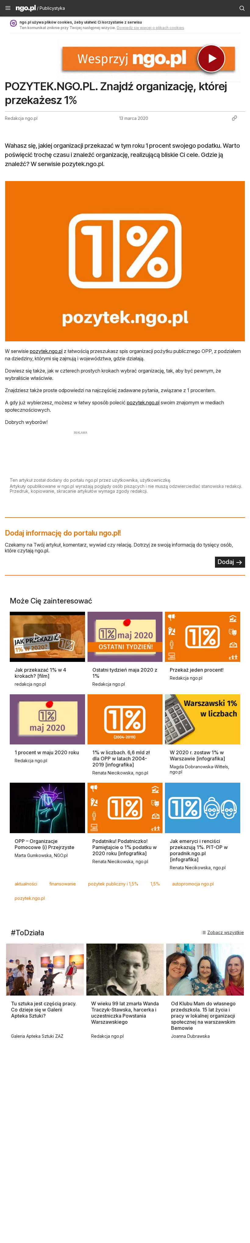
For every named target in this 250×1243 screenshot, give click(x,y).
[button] (7, 8)
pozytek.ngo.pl (46, 351)
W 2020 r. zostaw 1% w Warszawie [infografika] (197, 755)
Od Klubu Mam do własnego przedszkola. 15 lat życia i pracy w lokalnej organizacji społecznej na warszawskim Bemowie (203, 1015)
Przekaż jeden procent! (196, 670)
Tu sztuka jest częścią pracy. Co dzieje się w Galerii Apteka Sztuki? (44, 1009)
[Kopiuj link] (234, 118)
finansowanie (62, 883)
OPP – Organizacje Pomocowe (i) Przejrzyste (44, 844)
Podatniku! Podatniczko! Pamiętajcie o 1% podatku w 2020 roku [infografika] (124, 847)
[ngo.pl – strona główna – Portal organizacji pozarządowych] (26, 9)
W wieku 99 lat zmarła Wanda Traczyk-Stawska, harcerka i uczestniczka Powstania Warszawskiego (125, 1012)
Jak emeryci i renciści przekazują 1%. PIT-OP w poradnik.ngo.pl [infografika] (199, 850)
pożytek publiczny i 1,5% (113, 883)
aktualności (26, 883)
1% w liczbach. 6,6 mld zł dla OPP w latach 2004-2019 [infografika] (121, 758)
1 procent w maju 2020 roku (47, 752)
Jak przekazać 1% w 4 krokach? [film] (40, 673)
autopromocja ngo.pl (193, 883)
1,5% (155, 883)
